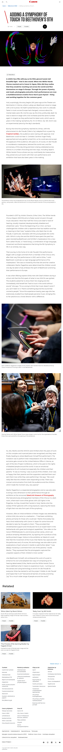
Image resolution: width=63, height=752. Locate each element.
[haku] (6, 2)
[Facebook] (43, 742)
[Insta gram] (47, 742)
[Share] (45, 27)
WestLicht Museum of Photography (40, 495)
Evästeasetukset (23, 737)
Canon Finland (6, 742)
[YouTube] (59, 742)
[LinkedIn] (51, 742)
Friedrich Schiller (12, 134)
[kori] (2, 2)
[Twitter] (55, 742)
